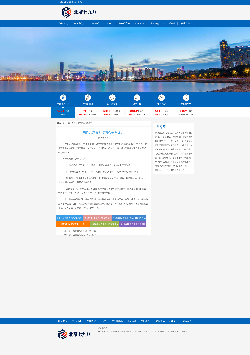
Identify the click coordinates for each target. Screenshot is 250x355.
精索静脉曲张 (139, 115)
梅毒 (191, 111)
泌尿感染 (161, 104)
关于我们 (78, 23)
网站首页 (63, 23)
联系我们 (185, 23)
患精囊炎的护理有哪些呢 (84, 231)
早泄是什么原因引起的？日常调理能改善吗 (173, 162)
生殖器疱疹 (183, 115)
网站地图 (186, 321)
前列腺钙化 (117, 115)
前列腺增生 (117, 111)
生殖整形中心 (63, 104)
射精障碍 (92, 115)
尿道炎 (165, 111)
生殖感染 (139, 23)
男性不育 (154, 23)
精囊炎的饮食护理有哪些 (84, 235)
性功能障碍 (93, 23)
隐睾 (63, 115)
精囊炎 (89, 123)
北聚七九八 (70, 123)
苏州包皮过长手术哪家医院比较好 (169, 170)
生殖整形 (109, 23)
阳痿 (90, 111)
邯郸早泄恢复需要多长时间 (73, 224)
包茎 (67, 111)
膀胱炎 (165, 115)
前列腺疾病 (124, 23)
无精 (141, 111)
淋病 (192, 115)
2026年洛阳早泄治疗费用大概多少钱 (171, 166)
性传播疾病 (170, 23)
